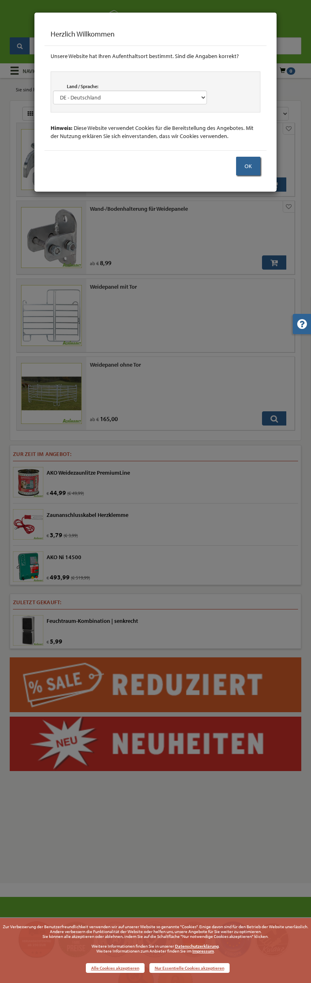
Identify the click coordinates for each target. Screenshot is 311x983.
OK (248, 166)
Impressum (203, 951)
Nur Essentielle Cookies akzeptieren (189, 968)
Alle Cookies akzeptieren (115, 968)
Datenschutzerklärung (197, 946)
